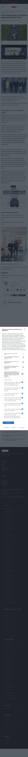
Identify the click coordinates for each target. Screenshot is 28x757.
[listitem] (14, 354)
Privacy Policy (22, 427)
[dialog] (14, 378)
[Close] (25, 329)
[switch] (23, 357)
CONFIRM (8, 422)
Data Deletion (6, 427)
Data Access (14, 427)
